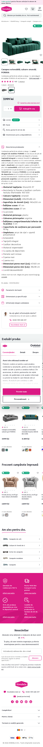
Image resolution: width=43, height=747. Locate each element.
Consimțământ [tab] (8, 352)
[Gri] (4, 90)
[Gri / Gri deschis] (23, 450)
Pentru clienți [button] (7, 717)
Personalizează (20, 399)
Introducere (5, 21)
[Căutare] (4, 15)
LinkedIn (30, 701)
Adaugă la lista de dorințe (41, 55)
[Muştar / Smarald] (26, 450)
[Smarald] (11, 90)
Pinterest (26, 701)
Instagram (17, 701)
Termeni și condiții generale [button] (13, 723)
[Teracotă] (30, 450)
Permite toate (21, 392)
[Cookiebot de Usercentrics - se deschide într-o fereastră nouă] (30, 345)
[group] (21, 45)
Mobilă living (15, 21)
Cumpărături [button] (6, 710)
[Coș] (33, 9)
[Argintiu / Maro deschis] (6, 515)
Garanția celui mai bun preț (30, 103)
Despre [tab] (36, 352)
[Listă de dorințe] (26, 9)
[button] (21, 120)
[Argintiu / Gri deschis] (3, 515)
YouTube (21, 701)
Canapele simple (26, 21)
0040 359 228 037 (19, 320)
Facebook (12, 701)
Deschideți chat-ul (18, 325)
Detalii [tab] (22, 352)
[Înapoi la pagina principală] (6, 9)
